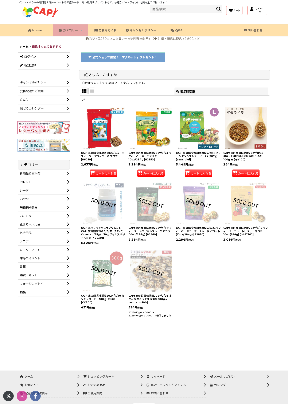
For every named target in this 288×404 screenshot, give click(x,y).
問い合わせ (254, 30)
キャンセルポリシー (142, 30)
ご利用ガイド (107, 30)
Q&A (178, 30)
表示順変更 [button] (187, 91)
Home (36, 30)
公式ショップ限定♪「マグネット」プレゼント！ (124, 57)
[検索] (218, 9)
